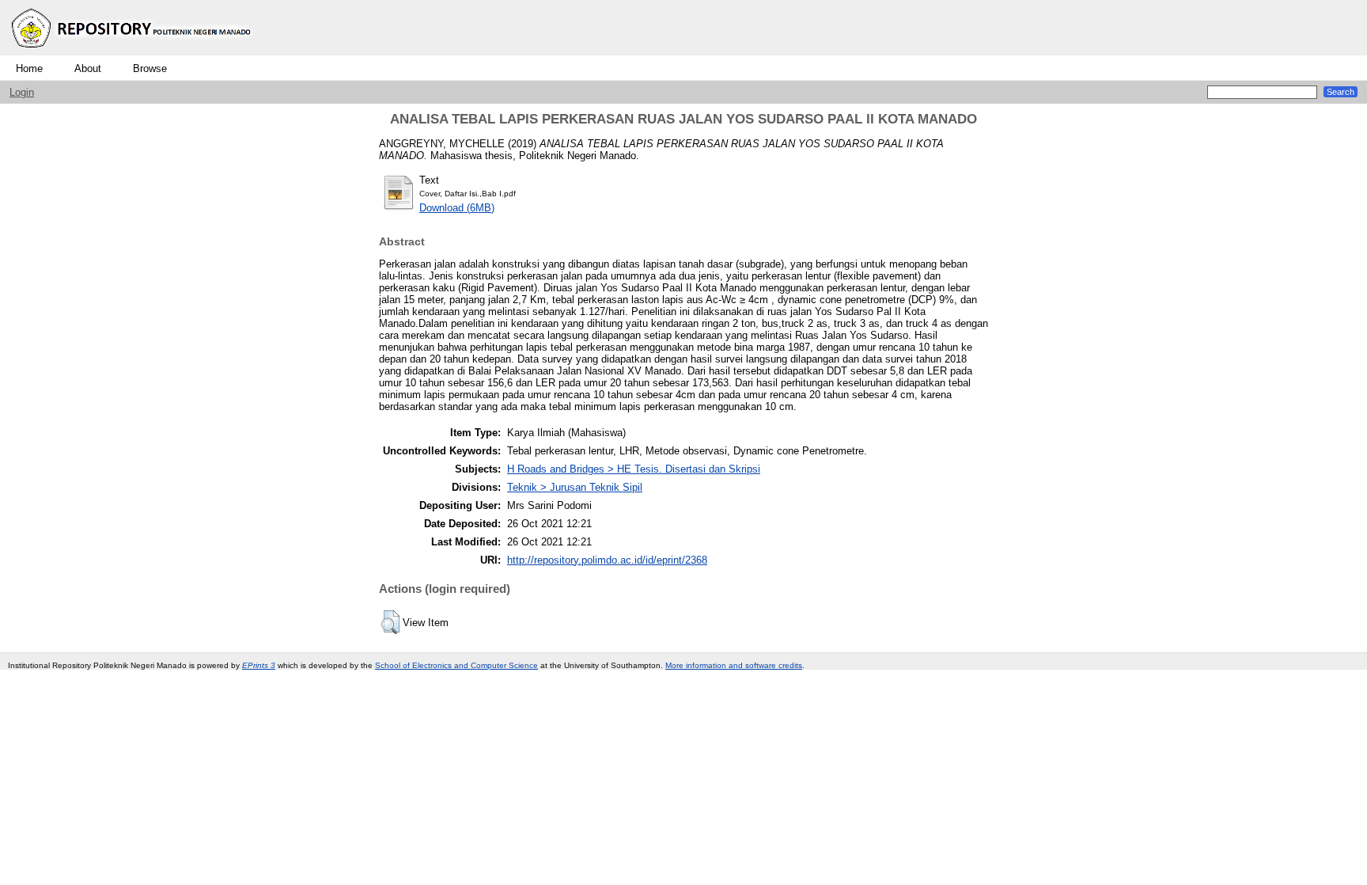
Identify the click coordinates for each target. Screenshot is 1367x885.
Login (21, 92)
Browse (150, 68)
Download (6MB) (456, 208)
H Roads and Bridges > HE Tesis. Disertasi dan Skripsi (633, 469)
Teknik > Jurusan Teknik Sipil (574, 487)
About (87, 68)
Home (29, 68)
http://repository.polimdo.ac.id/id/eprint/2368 (607, 560)
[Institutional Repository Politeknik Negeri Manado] (133, 52)
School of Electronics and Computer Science (456, 665)
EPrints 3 (258, 665)
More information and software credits (733, 665)
